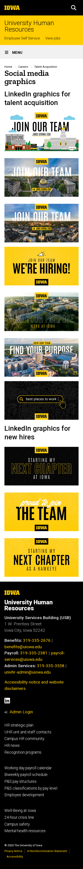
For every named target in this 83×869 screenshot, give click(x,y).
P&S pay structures (20, 781)
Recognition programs (22, 752)
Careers (23, 66)
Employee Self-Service (22, 38)
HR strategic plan (18, 725)
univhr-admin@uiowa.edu (27, 672)
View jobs (52, 38)
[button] (73, 7)
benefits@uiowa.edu (23, 646)
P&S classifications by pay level (30, 788)
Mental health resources (25, 831)
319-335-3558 (50, 665)
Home (8, 66)
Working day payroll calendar (28, 768)
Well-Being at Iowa (20, 810)
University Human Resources (29, 26)
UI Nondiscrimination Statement (47, 851)
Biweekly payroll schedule (26, 774)
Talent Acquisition (45, 66)
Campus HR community (24, 738)
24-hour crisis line (19, 817)
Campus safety (17, 824)
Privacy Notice (13, 851)
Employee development (24, 795)
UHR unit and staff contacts (27, 732)
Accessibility (15, 856)
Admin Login (21, 711)
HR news (12, 745)
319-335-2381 (34, 652)
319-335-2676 (36, 640)
